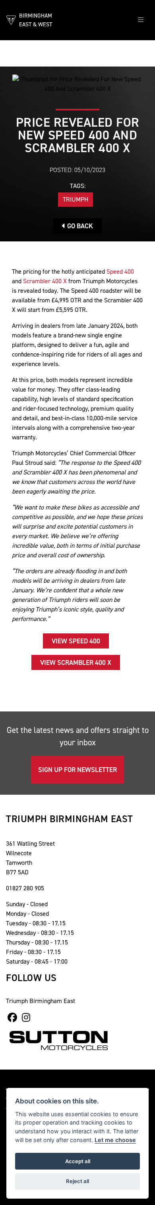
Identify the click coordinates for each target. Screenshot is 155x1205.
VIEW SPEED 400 (76, 641)
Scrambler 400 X (45, 281)
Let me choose (115, 1139)
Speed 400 (120, 271)
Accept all (77, 1161)
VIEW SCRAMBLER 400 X (75, 662)
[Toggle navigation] (141, 20)
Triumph (75, 199)
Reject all (77, 1181)
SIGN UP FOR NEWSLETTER (77, 769)
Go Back (79, 225)
